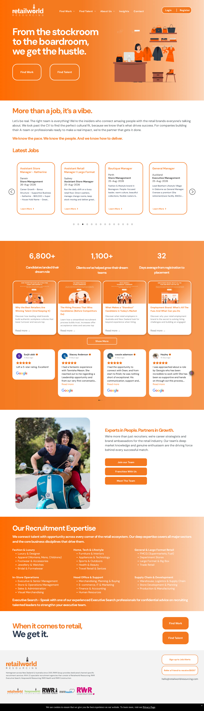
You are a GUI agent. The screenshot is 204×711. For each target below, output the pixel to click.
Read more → (22, 330)
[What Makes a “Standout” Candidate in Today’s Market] (124, 292)
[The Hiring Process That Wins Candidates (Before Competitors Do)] (79, 292)
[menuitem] (67, 11)
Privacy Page (149, 707)
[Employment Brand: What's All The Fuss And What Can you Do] (169, 292)
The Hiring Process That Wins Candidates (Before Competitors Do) (78, 311)
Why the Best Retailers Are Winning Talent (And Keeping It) (32, 309)
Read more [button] (68, 384)
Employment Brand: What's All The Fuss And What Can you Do (169, 309)
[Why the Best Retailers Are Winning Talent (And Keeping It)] (34, 292)
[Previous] (12, 192)
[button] (12, 373)
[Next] (192, 192)
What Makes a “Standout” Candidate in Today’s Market (121, 309)
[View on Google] (19, 356)
